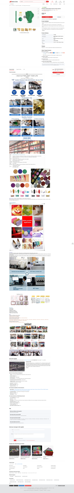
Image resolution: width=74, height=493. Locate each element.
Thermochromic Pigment (27, 389)
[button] (45, 1)
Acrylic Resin (13, 390)
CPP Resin (41, 389)
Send (15, 440)
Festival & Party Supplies (18, 5)
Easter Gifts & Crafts (24, 476)
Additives (38, 468)
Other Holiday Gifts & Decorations (26, 5)
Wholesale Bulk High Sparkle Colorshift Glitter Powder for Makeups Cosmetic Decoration (25, 457)
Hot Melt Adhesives (53, 468)
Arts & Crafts (13, 5)
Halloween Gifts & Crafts (18, 476)
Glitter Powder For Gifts (20, 481)
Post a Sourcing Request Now (31, 440)
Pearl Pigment (18, 389)
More (10, 483)
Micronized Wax (27, 390)
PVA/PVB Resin (17, 390)
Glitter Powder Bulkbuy (27, 481)
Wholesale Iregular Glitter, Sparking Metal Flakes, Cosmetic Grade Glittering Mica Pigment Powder (14, 457)
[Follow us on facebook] (58, 485)
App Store (11, 485)
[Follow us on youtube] (62, 485)
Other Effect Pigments (12, 468)
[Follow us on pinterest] (63, 485)
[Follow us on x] (59, 485)
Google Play (16, 485)
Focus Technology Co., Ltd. (31, 490)
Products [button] (21, 1)
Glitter (15, 389)
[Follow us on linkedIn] (64, 485)
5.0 (56, 70)
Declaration (45, 490)
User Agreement (41, 490)
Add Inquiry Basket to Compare (25, 32)
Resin (23, 468)
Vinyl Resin (23, 390)
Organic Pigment (32, 389)
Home (10, 5)
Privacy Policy (48, 490)
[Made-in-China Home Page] (13, 1)
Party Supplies (11, 476)
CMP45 (44, 389)
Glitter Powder (11, 465)
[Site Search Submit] (47, 1)
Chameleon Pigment (37, 389)
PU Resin (21, 390)
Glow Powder (21, 389)
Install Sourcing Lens (28, 485)
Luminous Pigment (39, 465)
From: (12, 429)
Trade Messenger (21, 485)
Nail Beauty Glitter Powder (13, 481)
